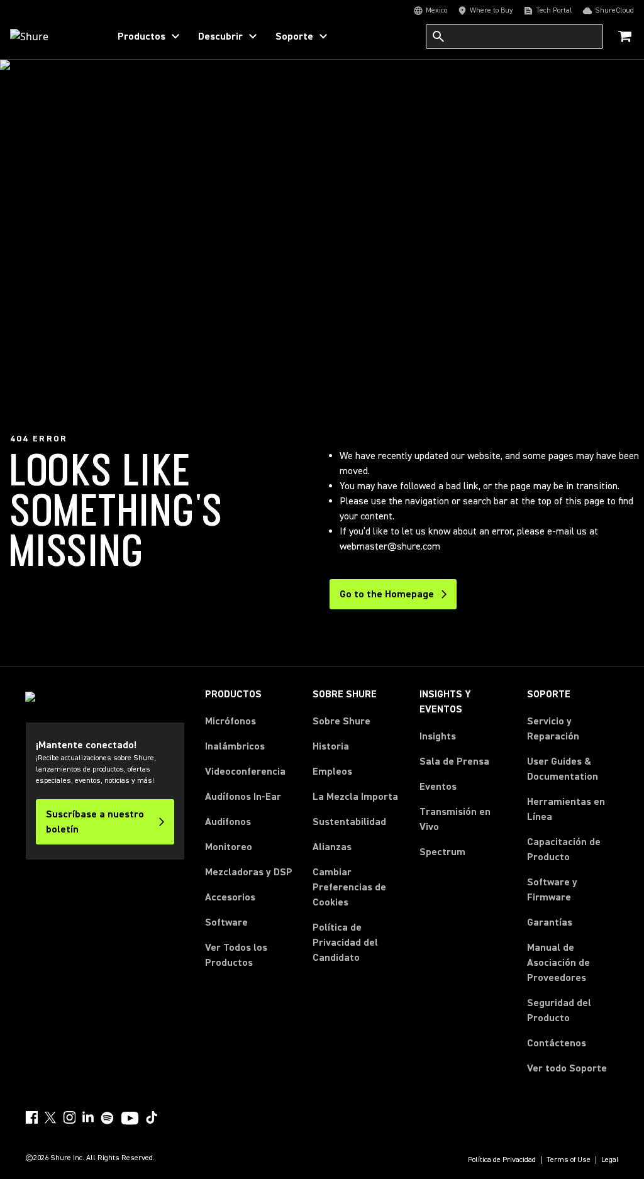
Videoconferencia (245, 771)
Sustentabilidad (349, 822)
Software (226, 922)
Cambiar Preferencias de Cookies (349, 887)
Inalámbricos (235, 746)
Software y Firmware (552, 890)
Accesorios (230, 897)
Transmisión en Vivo (455, 819)
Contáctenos (556, 1042)
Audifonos (228, 822)
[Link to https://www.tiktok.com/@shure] (151, 1117)
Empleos (332, 771)
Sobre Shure (341, 721)
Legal (610, 1160)
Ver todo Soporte (567, 1068)
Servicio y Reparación (553, 729)
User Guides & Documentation (562, 769)
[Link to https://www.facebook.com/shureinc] (31, 1117)
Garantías (549, 922)
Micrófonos (230, 721)
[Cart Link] (626, 37)
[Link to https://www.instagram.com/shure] (69, 1117)
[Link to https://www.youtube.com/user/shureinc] (130, 1119)
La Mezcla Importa (355, 796)
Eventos (438, 786)
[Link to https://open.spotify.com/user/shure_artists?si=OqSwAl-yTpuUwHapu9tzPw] (107, 1118)
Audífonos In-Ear (243, 796)
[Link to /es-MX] (51, 36)
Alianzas (332, 847)
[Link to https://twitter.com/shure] (50, 1117)
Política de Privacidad (502, 1160)
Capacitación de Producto (564, 849)
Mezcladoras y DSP (248, 872)
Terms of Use (569, 1160)
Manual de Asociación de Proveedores (573, 962)
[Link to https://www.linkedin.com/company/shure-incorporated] (88, 1117)
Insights (437, 736)
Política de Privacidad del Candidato (345, 942)
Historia (331, 746)
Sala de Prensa (454, 761)
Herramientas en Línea (566, 809)
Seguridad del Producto (559, 1010)
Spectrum (442, 852)
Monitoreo (228, 847)
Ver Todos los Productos (236, 955)
